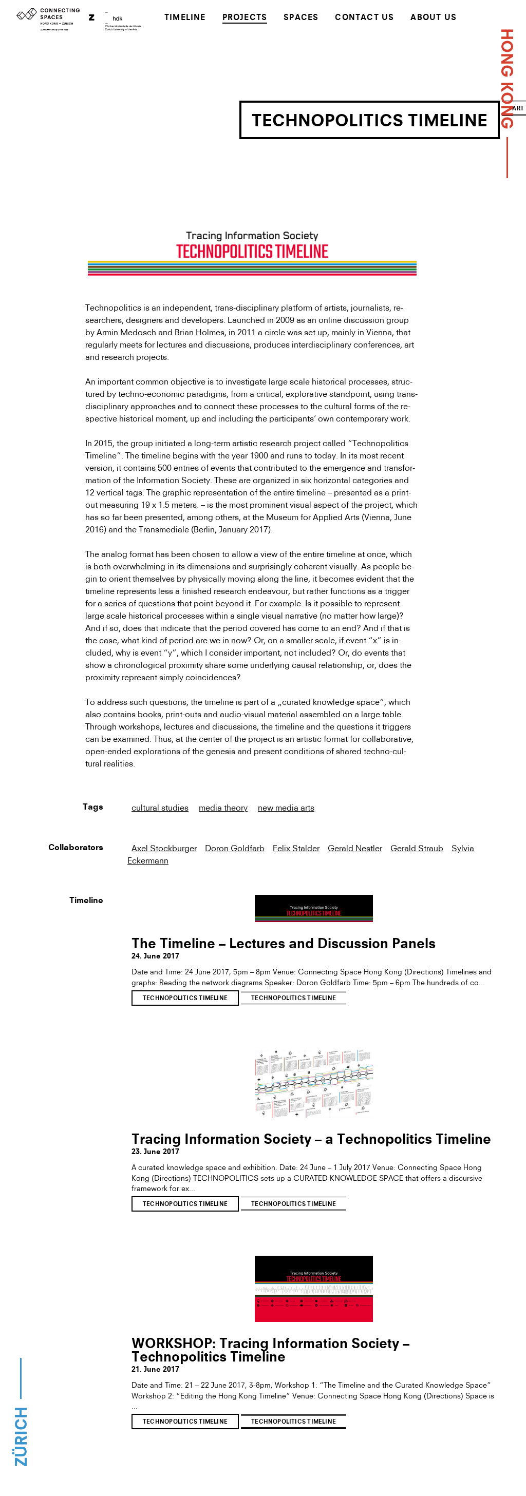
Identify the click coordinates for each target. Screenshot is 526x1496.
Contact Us (364, 18)
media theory (223, 807)
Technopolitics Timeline (185, 999)
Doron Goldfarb (235, 848)
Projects (245, 18)
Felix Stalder (296, 848)
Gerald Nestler (355, 848)
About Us (433, 18)
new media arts (286, 807)
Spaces (301, 18)
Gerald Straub (416, 848)
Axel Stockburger (164, 848)
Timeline (185, 18)
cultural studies (160, 807)
